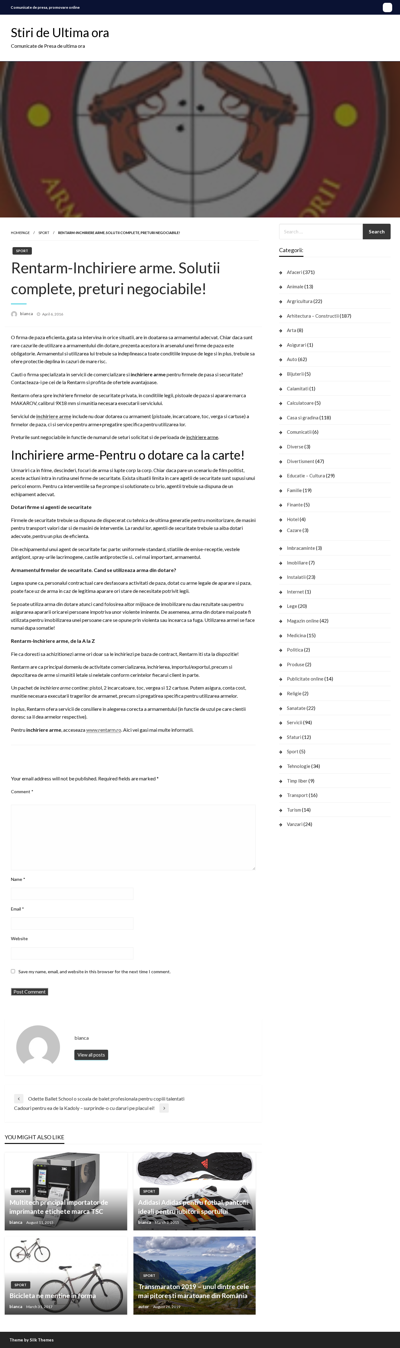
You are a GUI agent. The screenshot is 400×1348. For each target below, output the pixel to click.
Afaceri (294, 272)
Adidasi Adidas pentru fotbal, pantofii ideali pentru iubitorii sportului (193, 1206)
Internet (295, 591)
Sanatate (296, 708)
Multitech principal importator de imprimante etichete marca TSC (58, 1206)
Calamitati (297, 388)
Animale (295, 286)
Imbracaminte (301, 548)
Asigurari (296, 345)
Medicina (296, 635)
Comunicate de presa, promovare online (45, 7)
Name (18, 879)
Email (17, 908)
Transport (297, 795)
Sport (43, 233)
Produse (295, 664)
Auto (292, 359)
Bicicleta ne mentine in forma (52, 1295)
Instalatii (296, 577)
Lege (292, 606)
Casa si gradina (302, 417)
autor (144, 1306)
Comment (22, 791)
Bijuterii (295, 374)
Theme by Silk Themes (31, 1339)
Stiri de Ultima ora (60, 32)
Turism (294, 810)
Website (19, 938)
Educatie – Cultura (306, 475)
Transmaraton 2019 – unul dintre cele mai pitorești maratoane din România (193, 1290)
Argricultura (299, 301)
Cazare (294, 530)
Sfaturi (294, 737)
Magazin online (303, 620)
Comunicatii (299, 432)
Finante (295, 504)
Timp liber (297, 781)
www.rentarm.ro (103, 730)
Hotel (293, 519)
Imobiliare (297, 562)
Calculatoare (300, 403)
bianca (27, 313)
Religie (294, 693)
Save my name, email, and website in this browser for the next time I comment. (94, 971)
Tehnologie (298, 766)
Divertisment (300, 461)
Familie (294, 490)
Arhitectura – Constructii (313, 316)
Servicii (294, 722)
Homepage (20, 233)
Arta (291, 330)
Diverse (295, 446)
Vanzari (294, 824)
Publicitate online (305, 678)
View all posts (91, 1054)
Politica (295, 649)
